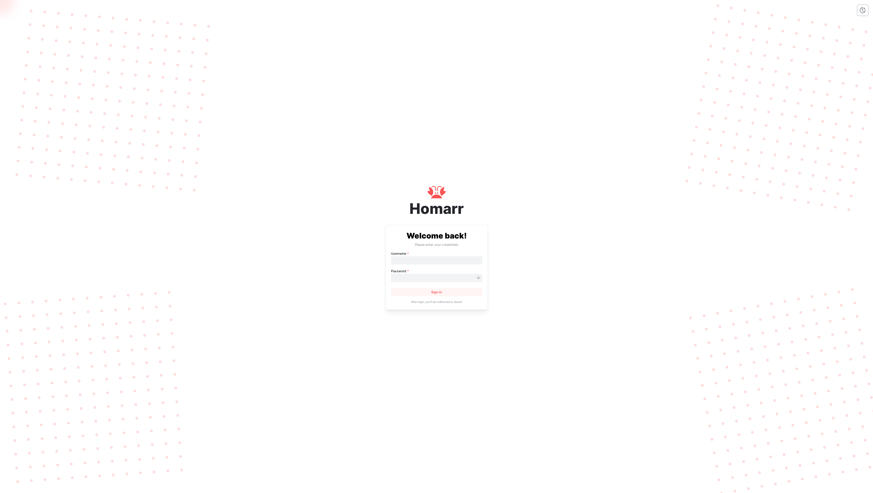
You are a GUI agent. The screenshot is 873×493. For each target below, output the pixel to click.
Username (400, 253)
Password (400, 271)
